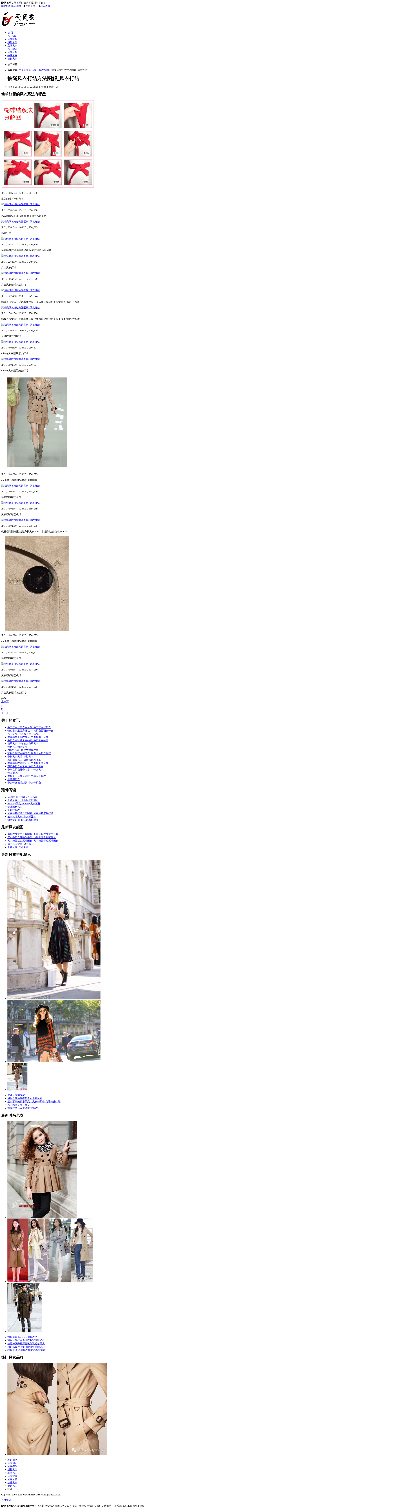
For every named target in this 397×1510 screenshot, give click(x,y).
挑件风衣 (12, 55)
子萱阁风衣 (13, 779)
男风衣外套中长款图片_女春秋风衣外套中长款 (32, 834)
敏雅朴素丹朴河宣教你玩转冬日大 (26, 1343)
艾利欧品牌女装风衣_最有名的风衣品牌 (29, 753)
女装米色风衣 (14, 806)
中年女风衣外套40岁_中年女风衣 (25, 769)
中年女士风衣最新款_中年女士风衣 (26, 776)
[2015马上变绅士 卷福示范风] (24, 1331)
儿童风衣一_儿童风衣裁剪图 (22, 800)
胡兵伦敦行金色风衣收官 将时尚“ (25, 1340)
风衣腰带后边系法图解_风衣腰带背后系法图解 (32, 840)
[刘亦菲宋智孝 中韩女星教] (50, 1281)
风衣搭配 (12, 39)
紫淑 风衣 (12, 773)
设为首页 (30, 6)
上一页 (5, 701)
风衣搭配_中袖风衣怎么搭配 (22, 734)
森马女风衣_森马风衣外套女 (22, 819)
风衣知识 (12, 36)
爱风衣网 (12, 1459)
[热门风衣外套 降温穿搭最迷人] (17, 1089)
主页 (21, 70)
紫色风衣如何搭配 (17, 747)
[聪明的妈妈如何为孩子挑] (42, 1217)
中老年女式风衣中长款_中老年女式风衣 (29, 727)
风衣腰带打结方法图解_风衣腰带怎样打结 (30, 813)
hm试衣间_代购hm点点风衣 (22, 797)
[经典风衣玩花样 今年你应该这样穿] (53, 998)
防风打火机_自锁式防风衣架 (22, 750)
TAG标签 (17, 6)
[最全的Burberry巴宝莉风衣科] (57, 1454)
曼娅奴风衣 (13, 810)
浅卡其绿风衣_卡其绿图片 (21, 816)
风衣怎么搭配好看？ (18, 1104)
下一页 (5, 713)
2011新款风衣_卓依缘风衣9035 (24, 760)
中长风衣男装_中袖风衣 (20, 756)
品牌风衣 (12, 45)
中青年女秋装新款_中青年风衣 (24, 782)
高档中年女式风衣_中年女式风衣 (25, 766)
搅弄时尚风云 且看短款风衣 (22, 1108)
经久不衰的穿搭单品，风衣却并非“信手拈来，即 (34, 1101)
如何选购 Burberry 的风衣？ (22, 1337)
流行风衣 (12, 58)
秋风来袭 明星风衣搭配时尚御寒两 (26, 1346)
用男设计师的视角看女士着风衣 (24, 1098)
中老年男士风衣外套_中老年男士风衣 (27, 737)
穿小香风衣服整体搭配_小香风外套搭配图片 (31, 837)
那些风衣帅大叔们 (17, 1095)
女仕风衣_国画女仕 (18, 847)
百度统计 (6, 1500)
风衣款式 (12, 49)
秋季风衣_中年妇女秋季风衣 (22, 743)
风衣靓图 (44, 70)
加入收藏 (45, 6)
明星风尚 (12, 42)
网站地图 (6, 6)
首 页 (10, 32)
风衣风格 (12, 52)
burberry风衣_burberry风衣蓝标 (23, 803)
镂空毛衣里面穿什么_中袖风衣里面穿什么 (30, 730)
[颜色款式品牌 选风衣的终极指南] (53, 1061)
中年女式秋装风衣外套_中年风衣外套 (27, 740)
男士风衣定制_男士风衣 (20, 844)
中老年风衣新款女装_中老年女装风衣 (27, 763)
